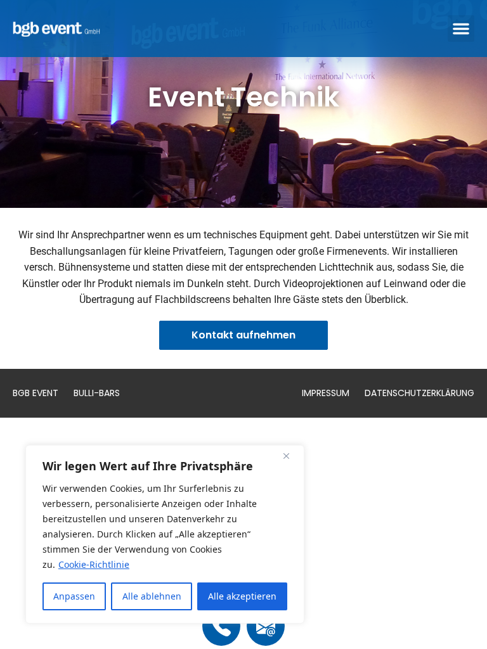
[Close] (291, 455)
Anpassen (74, 596)
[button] (461, 28)
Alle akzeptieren (242, 596)
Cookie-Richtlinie (93, 564)
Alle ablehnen (151, 596)
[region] (164, 534)
